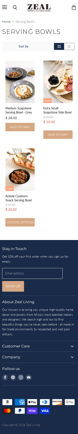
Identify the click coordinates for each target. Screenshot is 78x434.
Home (6, 21)
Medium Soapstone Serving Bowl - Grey (18, 110)
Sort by (23, 46)
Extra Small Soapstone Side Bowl (57, 110)
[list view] (69, 46)
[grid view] (59, 46)
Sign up (13, 286)
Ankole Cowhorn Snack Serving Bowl (18, 198)
